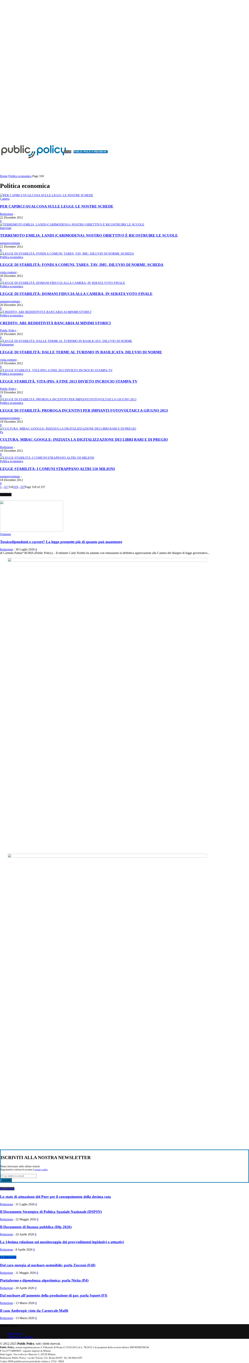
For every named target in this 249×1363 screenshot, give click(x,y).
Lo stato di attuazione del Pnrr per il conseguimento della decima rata (55, 1197)
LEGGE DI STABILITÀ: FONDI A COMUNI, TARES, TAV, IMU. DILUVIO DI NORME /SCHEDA (81, 265)
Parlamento (7, 344)
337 (22, 487)
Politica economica (20, 176)
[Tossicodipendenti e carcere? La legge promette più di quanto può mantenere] (31, 530)
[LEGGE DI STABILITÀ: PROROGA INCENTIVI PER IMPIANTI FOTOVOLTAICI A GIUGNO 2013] (68, 399)
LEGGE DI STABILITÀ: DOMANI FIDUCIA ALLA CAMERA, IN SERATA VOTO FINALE (76, 294)
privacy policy (41, 1169)
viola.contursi (8, 272)
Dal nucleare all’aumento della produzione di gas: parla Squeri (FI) (53, 1295)
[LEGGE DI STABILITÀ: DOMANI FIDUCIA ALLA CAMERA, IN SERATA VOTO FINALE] (62, 283)
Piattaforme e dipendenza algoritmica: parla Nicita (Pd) (44, 1280)
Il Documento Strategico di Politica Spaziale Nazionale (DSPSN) (51, 1212)
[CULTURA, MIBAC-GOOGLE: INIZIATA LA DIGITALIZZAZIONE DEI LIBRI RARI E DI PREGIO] (68, 428)
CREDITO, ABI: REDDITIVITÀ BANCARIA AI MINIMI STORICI (55, 323)
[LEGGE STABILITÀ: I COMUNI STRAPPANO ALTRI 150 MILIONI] (47, 457)
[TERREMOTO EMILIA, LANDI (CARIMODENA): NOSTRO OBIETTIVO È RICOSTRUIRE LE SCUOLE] (72, 224)
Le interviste (8, 1257)
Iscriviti (6, 1180)
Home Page (15, 1333)
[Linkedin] (2, 132)
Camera (5, 198)
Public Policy (8, 330)
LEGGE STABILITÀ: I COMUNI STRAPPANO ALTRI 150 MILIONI (57, 469)
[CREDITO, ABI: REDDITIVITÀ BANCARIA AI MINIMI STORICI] (45, 312)
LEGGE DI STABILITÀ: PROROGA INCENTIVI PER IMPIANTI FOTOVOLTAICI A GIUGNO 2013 (84, 410)
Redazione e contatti (20, 1337)
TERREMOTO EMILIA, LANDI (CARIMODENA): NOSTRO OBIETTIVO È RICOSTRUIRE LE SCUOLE (89, 235)
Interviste (5, 228)
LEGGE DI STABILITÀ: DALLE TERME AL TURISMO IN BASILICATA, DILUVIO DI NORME (81, 352)
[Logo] (29, 151)
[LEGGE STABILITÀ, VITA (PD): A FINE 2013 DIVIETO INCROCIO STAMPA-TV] (56, 370)
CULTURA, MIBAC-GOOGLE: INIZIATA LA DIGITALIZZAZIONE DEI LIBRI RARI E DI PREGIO (84, 439)
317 (6, 487)
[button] (240, 169)
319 (15, 487)
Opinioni (5, 534)
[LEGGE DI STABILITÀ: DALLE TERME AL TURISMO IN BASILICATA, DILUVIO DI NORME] (66, 341)
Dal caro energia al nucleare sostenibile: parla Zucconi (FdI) (47, 1265)
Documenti (7, 1188)
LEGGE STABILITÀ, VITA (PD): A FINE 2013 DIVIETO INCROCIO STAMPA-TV (69, 381)
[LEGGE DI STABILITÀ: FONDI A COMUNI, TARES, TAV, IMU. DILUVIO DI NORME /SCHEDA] (67, 253)
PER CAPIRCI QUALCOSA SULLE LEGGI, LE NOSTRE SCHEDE (56, 206)
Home (4, 176)
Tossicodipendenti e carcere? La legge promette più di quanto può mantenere (61, 542)
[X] (6, 132)
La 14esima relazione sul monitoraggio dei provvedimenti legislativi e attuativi (62, 1242)
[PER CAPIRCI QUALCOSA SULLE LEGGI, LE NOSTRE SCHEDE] (46, 195)
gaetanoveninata (10, 243)
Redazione (6, 214)
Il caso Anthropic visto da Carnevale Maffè (34, 1311)
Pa (1, 432)
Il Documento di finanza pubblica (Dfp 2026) (36, 1227)
